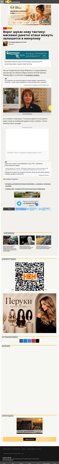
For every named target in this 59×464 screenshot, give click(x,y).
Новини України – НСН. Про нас (34, 449)
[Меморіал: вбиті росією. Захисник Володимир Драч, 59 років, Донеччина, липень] (27, 240)
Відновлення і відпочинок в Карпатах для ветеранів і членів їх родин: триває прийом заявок (43, 247)
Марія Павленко (16, 42)
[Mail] (37, 341)
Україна (4, 28)
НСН (11, 75)
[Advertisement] (27, 140)
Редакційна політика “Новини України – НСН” (14, 453)
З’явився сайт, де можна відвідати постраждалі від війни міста (25, 189)
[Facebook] (21, 341)
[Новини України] (12, 1)
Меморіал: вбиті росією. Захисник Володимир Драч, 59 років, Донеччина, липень (26, 247)
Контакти (23, 449)
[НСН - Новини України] (27, 203)
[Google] (29, 341)
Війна (10, 28)
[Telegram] (25, 341)
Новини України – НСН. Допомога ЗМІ (11, 449)
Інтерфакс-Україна (32, 75)
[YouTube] (33, 341)
